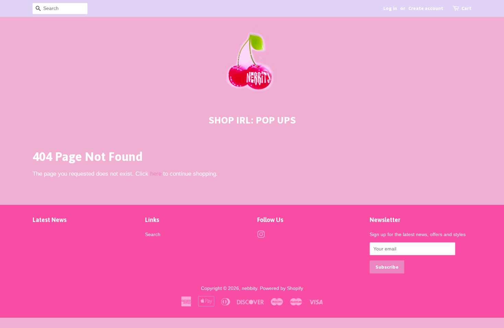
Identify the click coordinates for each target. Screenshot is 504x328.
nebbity (249, 288)
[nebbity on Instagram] (261, 235)
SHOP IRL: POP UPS (252, 119)
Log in (390, 8)
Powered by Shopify (281, 288)
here (155, 174)
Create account (425, 8)
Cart (466, 8)
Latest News (50, 219)
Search (152, 234)
